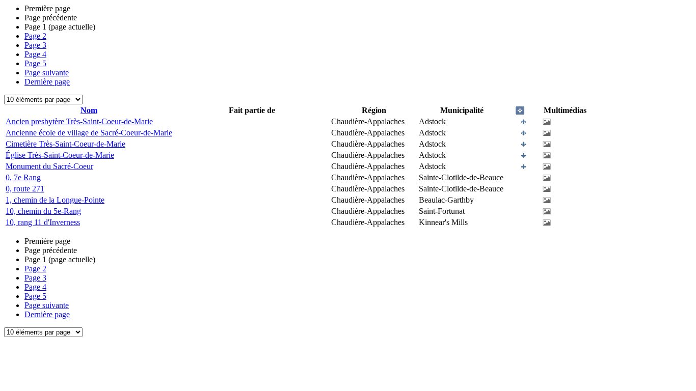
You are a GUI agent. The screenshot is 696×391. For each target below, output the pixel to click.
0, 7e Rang (23, 177)
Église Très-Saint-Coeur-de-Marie (60, 155)
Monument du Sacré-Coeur (49, 166)
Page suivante (46, 72)
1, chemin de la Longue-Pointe (55, 200)
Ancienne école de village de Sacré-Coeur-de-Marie (89, 132)
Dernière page (47, 81)
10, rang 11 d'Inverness (43, 222)
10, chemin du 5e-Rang (43, 211)
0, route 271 (25, 188)
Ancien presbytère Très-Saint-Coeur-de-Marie (79, 121)
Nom (89, 110)
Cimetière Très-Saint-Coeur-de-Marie (65, 143)
